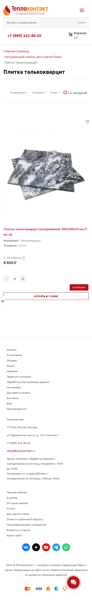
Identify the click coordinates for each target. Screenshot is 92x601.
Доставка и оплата (18, 392)
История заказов (17, 503)
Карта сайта (14, 535)
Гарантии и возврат (19, 376)
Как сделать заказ (18, 514)
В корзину (79, 287)
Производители (17, 409)
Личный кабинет (17, 492)
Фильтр (5, 92)
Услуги (11, 508)
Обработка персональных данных (28, 382)
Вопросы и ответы (18, 530)
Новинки (12, 371)
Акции (11, 365)
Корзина (12, 497)
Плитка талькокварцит (34, 71)
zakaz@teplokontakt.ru (21, 450)
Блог (10, 403)
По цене (53, 92)
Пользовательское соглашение (26, 524)
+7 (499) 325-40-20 (24, 35)
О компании (14, 355)
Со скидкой (77, 92)
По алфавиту (38, 92)
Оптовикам (14, 387)
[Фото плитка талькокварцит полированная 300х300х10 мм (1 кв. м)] (46, 173)
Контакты (13, 398)
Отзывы (12, 360)
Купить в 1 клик (46, 296)
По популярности (18, 92)
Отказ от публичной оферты (25, 519)
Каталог (12, 349)
